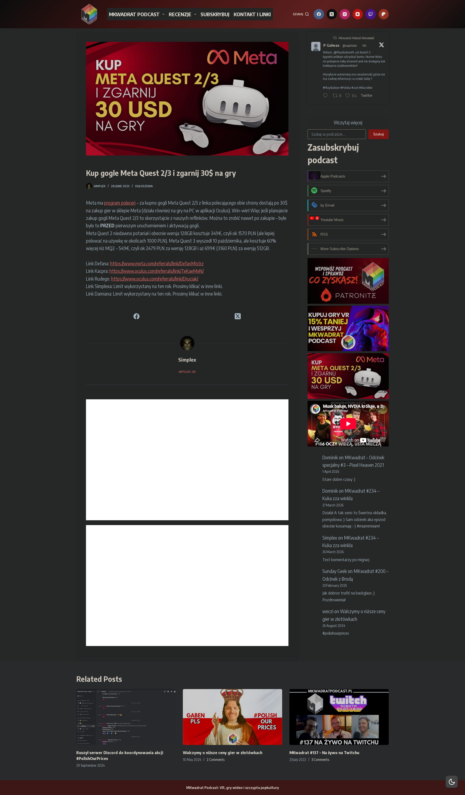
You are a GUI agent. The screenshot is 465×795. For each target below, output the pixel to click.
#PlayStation (331, 87)
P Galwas (331, 45)
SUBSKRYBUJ (215, 14)
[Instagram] (345, 14)
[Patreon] (384, 14)
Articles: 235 (187, 371)
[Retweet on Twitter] (335, 38)
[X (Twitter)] (332, 14)
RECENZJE (180, 14)
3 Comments (320, 760)
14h (364, 45)
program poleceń (120, 203)
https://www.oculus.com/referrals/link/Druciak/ (154, 279)
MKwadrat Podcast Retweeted (356, 38)
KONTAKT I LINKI (252, 14)
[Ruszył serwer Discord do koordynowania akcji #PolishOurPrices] (126, 717)
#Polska (345, 87)
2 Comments (216, 760)
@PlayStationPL (344, 52)
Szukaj (378, 134)
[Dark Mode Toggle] (452, 782)
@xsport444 (349, 45)
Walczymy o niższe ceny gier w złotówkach (222, 752)
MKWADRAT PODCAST (134, 14)
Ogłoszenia (144, 186)
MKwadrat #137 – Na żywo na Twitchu (324, 752)
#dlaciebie (365, 87)
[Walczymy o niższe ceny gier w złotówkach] (232, 717)
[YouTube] (358, 14)
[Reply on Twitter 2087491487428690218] (326, 96)
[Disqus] (187, 459)
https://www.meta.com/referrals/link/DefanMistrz (157, 263)
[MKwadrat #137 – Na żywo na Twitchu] (339, 717)
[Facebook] (319, 14)
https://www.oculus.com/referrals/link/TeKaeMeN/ (156, 271)
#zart (354, 87)
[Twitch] (370, 14)
